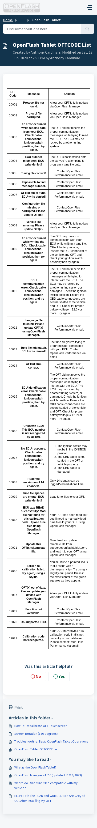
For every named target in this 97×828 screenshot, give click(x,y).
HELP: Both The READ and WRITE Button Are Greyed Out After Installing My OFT (49, 798)
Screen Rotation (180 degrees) (36, 733)
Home (8, 19)
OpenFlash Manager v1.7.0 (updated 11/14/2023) (48, 775)
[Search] (87, 29)
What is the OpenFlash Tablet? (35, 767)
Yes (62, 676)
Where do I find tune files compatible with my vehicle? (46, 785)
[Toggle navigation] (89, 7)
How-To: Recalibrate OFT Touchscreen (40, 726)
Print (18, 707)
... (22, 19)
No (38, 676)
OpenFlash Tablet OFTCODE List (36, 749)
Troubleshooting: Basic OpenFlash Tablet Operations (51, 741)
